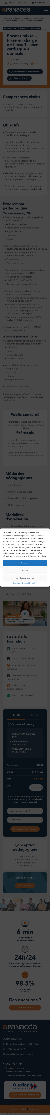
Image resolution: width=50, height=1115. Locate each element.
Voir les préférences (25, 578)
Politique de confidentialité (25, 583)
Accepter (25, 562)
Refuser (25, 570)
